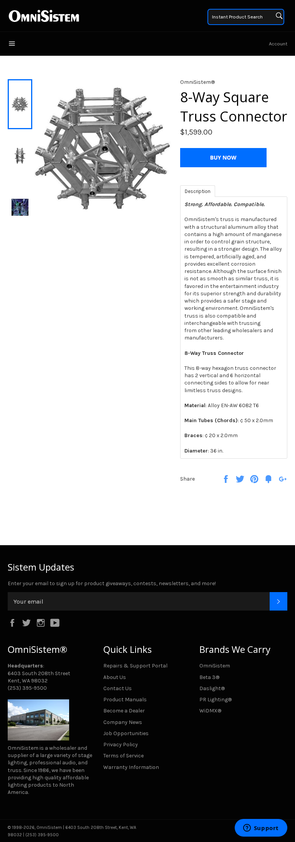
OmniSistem (214, 665)
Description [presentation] (197, 191)
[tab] (197, 190)
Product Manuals (125, 699)
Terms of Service (123, 755)
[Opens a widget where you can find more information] (260, 828)
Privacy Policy (120, 744)
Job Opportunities (126, 733)
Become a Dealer (124, 710)
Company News (122, 722)
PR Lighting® (215, 699)
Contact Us (117, 688)
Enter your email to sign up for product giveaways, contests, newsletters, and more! (112, 583)
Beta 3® (209, 677)
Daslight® (212, 688)
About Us (114, 677)
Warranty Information (131, 767)
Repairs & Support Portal (135, 665)
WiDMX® (210, 710)
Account (278, 44)
